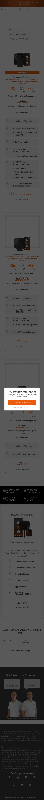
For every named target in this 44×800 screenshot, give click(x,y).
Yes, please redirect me (22, 402)
